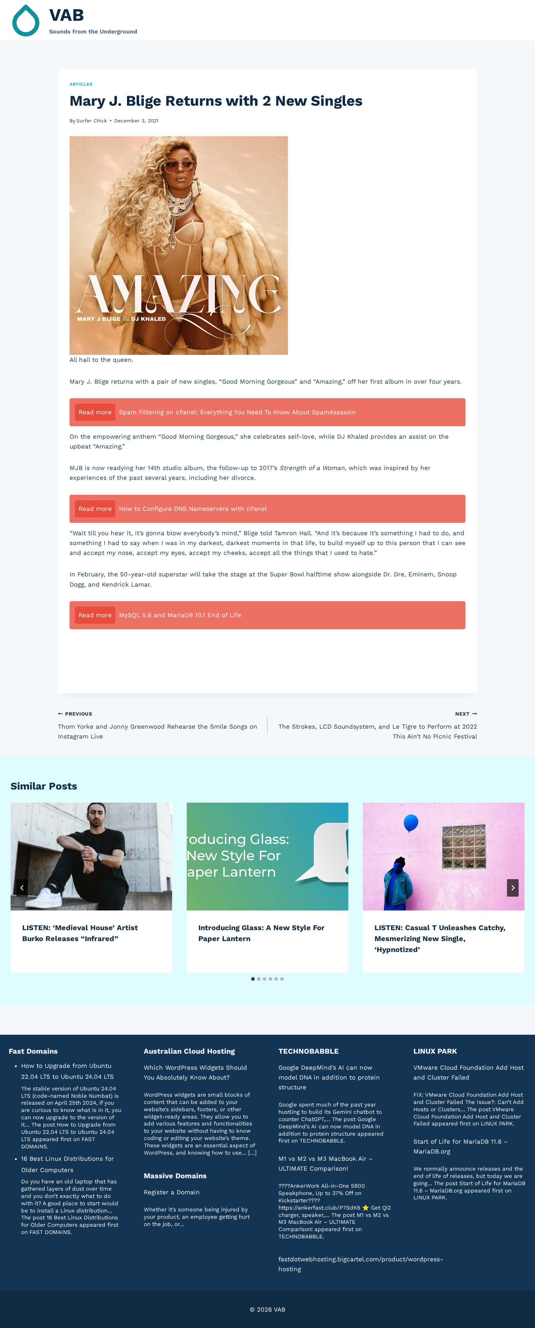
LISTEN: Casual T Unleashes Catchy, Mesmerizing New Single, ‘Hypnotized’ (440, 938)
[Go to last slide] (22, 888)
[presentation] (91, 856)
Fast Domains (33, 1051)
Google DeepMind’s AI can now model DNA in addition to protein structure (329, 1077)
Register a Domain (172, 1192)
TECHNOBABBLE (308, 1051)
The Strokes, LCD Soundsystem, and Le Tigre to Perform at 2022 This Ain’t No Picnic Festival (377, 725)
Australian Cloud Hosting (189, 1051)
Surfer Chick (91, 121)
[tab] (253, 979)
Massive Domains (175, 1175)
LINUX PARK (435, 1051)
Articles (81, 84)
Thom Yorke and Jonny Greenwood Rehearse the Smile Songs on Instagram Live (157, 725)
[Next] (513, 888)
